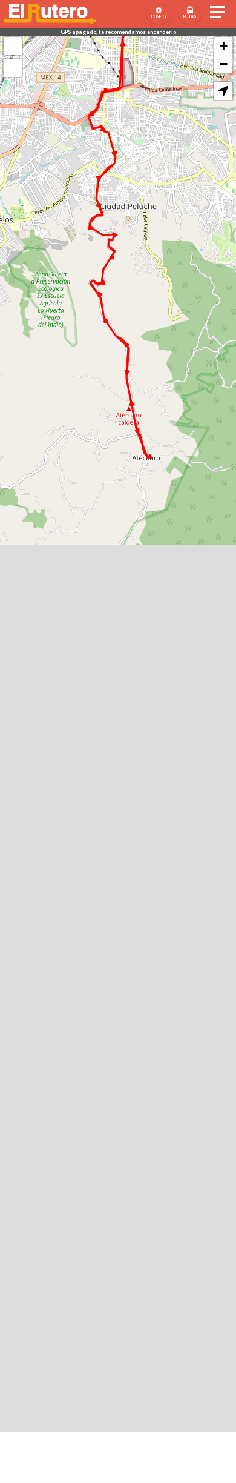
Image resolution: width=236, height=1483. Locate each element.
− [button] (224, 63)
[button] (223, 91)
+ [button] (224, 45)
